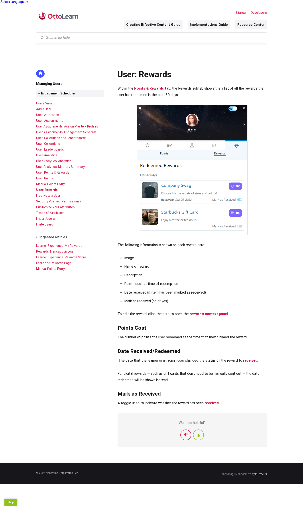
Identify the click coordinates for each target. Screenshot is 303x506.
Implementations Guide (209, 25)
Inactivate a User (48, 195)
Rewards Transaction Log (54, 251)
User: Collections (48, 143)
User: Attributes (47, 115)
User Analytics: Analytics (53, 161)
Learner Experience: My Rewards (59, 245)
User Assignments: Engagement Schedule (66, 132)
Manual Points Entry (50, 184)
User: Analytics (46, 155)
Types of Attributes (50, 213)
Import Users (45, 218)
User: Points (44, 178)
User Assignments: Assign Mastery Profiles (67, 126)
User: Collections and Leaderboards (61, 138)
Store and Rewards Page (53, 263)
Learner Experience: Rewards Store (61, 257)
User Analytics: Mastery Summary (60, 167)
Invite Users (44, 224)
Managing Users (49, 84)
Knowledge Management (236, 474)
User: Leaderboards (50, 149)
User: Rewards (47, 190)
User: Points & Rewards (52, 172)
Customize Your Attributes (55, 207)
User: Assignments (49, 120)
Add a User (43, 109)
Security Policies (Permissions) (58, 201)
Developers (259, 12)
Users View (44, 103)
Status (241, 12)
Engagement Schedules (58, 93)
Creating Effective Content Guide (153, 25)
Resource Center (251, 25)
